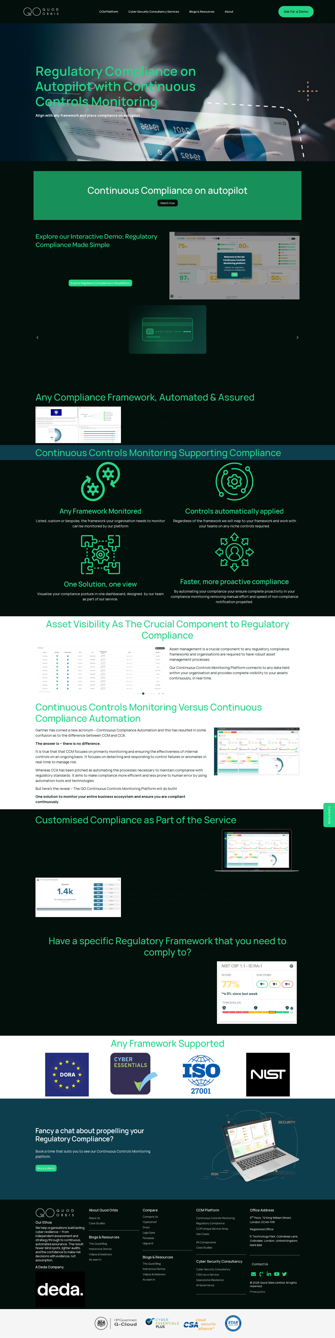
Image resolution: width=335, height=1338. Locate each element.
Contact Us (260, 1264)
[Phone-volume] (261, 1274)
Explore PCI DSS (66, 358)
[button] (37, 338)
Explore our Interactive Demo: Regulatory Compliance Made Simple (96, 240)
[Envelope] (253, 1274)
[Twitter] (284, 1274)
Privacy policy (257, 1291)
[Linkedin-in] (269, 1274)
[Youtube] (276, 1274)
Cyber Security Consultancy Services (153, 12)
